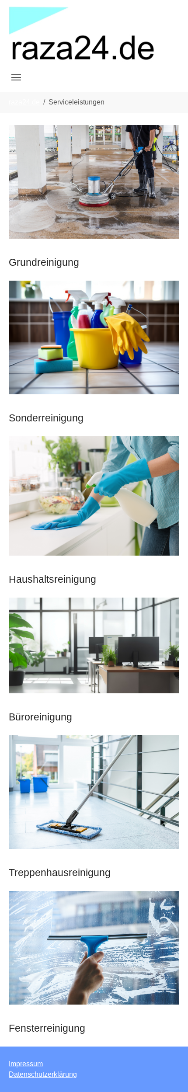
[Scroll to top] (168, 1072)
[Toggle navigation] (16, 77)
